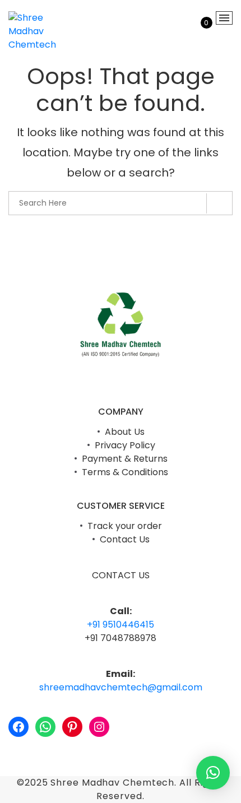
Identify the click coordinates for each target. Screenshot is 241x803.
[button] (213, 773)
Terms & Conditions (125, 472)
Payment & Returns (125, 458)
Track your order (124, 525)
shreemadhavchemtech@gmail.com (120, 687)
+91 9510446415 (120, 624)
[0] (199, 32)
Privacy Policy (125, 445)
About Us (125, 431)
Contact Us (125, 539)
